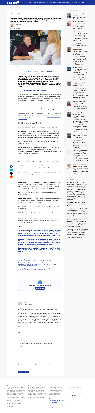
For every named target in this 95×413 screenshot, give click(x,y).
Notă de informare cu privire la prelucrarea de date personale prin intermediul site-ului (57, 400)
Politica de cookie (53, 405)
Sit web (50, 364)
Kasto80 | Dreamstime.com (28, 218)
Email (35, 364)
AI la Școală (62, 2)
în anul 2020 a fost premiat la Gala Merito (39, 115)
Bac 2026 (49, 2)
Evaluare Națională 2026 (40, 2)
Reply (19, 332)
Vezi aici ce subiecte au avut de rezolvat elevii (33, 90)
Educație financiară (79, 2)
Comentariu (21, 346)
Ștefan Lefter (18, 24)
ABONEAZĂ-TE (40, 288)
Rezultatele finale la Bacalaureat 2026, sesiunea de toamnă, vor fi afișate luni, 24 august (77, 204)
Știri (30, 2)
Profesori (55, 2)
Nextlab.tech (69, 2)
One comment (35, 26)
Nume (20, 364)
